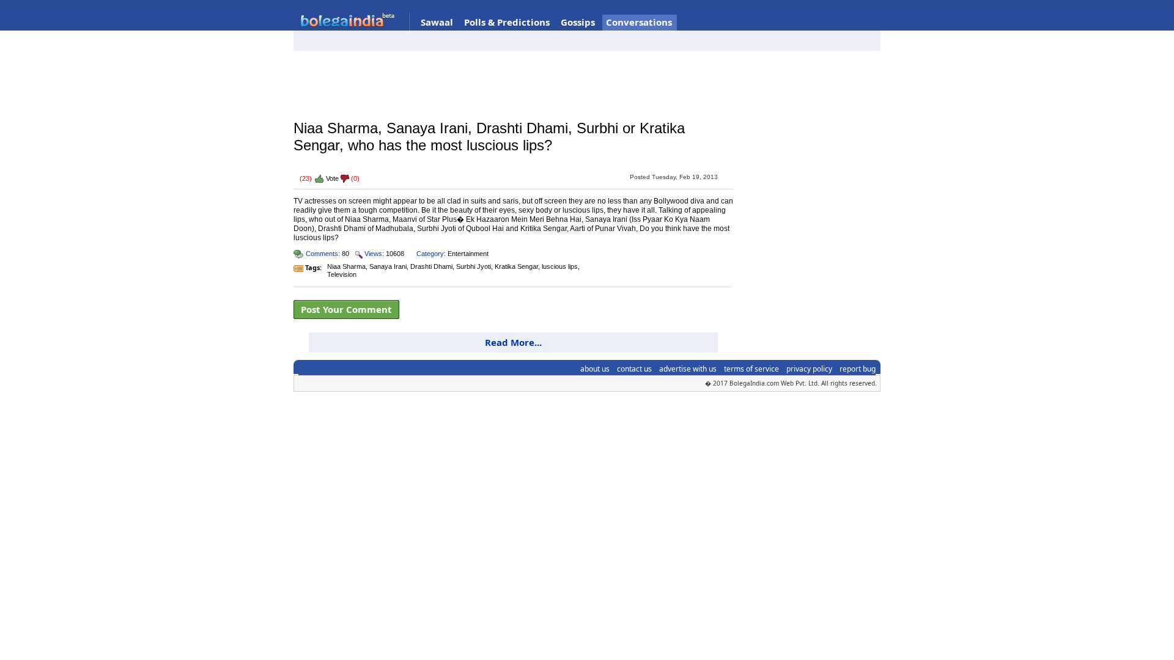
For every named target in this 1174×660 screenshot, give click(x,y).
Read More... (513, 342)
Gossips (578, 22)
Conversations (639, 22)
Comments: (323, 253)
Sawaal (437, 22)
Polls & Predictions (507, 22)
